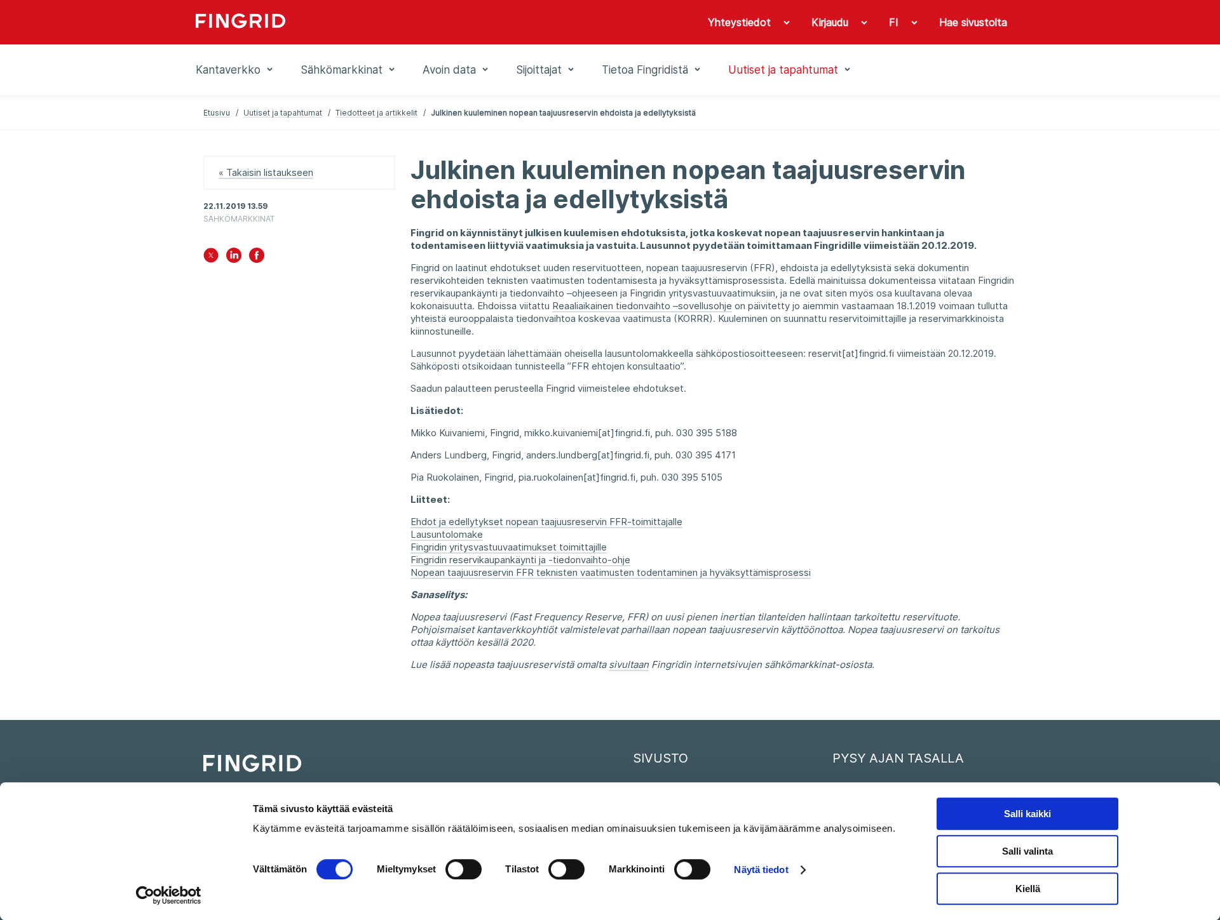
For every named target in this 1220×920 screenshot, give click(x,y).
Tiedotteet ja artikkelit (376, 112)
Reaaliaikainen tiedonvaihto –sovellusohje (642, 306)
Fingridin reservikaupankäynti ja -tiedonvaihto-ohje (520, 560)
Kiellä (1027, 888)
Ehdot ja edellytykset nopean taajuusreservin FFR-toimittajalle (546, 522)
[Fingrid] (368, 22)
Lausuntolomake (446, 534)
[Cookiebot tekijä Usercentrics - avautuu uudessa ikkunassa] (168, 895)
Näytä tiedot (761, 869)
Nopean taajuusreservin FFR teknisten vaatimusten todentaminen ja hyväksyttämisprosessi (610, 572)
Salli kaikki (1027, 813)
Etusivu (216, 112)
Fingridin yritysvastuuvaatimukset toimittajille (508, 547)
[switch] (463, 869)
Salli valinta (1027, 851)
